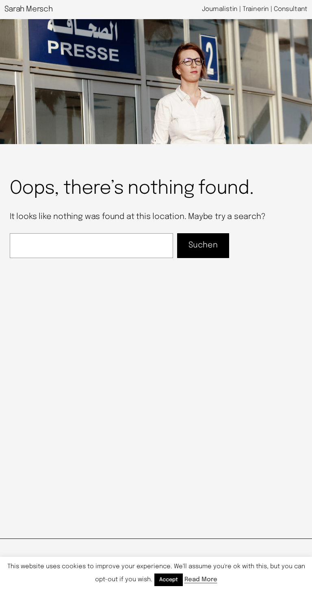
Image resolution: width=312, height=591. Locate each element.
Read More (200, 579)
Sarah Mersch (28, 9)
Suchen (203, 245)
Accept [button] (168, 579)
